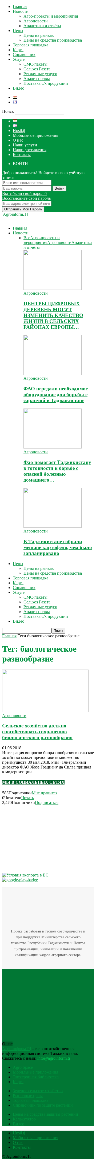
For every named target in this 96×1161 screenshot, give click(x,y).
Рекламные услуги (40, 73)
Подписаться (46, 802)
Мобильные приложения (35, 135)
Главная (20, 6)
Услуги (19, 59)
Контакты (22, 154)
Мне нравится (44, 793)
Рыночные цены (28, 1095)
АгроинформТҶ (16, 1048)
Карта (18, 49)
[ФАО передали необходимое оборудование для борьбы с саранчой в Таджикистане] (52, 373)
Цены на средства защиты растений (45, 1114)
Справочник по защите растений (43, 1105)
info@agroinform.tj (53, 1058)
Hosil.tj (19, 130)
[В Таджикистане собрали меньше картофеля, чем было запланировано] (52, 526)
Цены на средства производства (52, 40)
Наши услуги (25, 145)
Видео (18, 88)
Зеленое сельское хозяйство (38, 1090)
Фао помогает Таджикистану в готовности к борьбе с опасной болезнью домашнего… (57, 471)
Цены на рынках (38, 35)
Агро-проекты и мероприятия (50, 16)
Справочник (24, 54)
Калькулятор (24, 1119)
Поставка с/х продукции (45, 83)
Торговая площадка (30, 45)
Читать (27, 797)
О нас (18, 140)
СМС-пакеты (35, 64)
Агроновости (35, 21)
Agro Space (23, 1067)
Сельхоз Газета (36, 69)
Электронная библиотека (36, 1077)
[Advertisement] (42, 838)
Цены (18, 30)
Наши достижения (29, 149)
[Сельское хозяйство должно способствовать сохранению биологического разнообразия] (45, 710)
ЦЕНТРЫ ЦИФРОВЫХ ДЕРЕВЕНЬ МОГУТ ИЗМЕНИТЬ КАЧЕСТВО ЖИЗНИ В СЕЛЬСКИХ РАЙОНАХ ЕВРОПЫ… (53, 315)
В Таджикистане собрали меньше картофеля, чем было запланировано (57, 547)
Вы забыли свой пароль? (24, 193)
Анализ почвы (36, 78)
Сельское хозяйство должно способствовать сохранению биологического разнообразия (37, 731)
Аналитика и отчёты (42, 25)
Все (26, 237)
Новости (21, 11)
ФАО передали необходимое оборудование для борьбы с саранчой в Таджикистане (55, 394)
